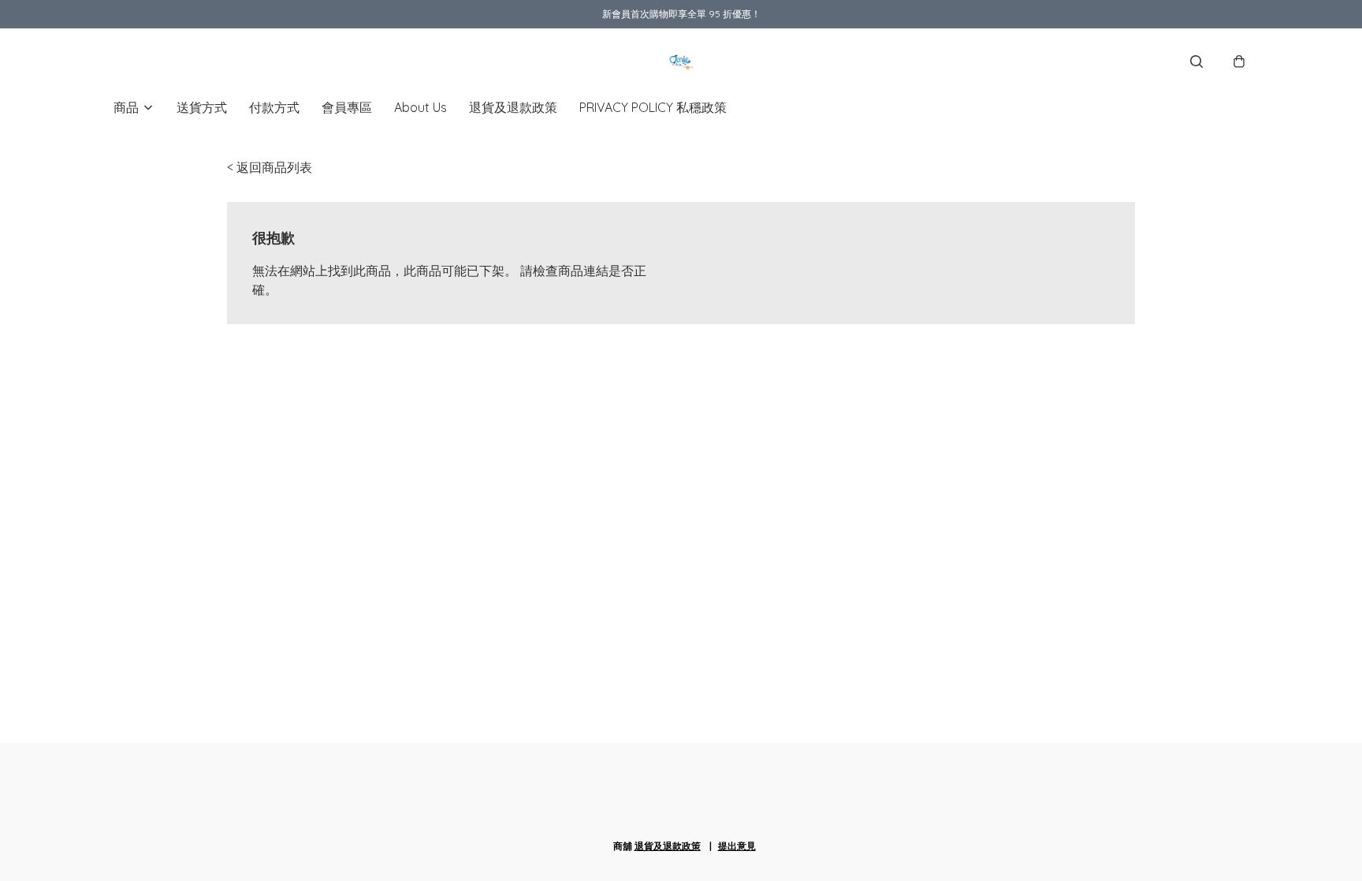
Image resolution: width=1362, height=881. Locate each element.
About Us (420, 107)
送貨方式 (202, 107)
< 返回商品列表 (269, 167)
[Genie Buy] (681, 61)
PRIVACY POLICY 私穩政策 (653, 107)
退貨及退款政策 (513, 107)
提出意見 (737, 846)
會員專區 (347, 107)
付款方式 (274, 107)
